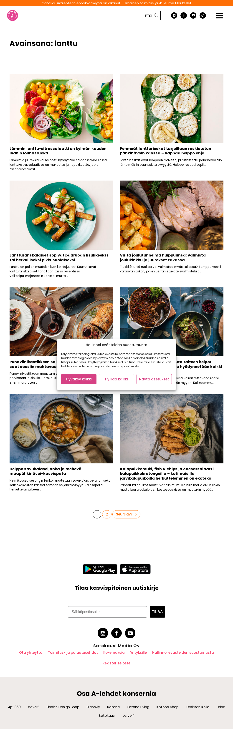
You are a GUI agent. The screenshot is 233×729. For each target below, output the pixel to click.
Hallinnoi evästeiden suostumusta (183, 652)
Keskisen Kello (197, 706)
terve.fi (128, 715)
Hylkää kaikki (116, 379)
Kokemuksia (114, 652)
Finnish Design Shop (63, 706)
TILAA (157, 612)
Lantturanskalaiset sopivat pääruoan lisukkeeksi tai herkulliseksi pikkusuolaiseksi (59, 258)
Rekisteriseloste (116, 663)
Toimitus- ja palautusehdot (73, 652)
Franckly (93, 706)
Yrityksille (138, 652)
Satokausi (107, 715)
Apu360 (14, 706)
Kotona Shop (168, 706)
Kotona (113, 706)
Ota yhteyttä (31, 652)
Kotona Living (138, 706)
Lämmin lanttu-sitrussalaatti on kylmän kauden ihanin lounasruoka (58, 151)
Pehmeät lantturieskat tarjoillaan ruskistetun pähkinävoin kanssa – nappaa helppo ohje (165, 151)
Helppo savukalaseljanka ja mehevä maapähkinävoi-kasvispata (45, 471)
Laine (221, 706)
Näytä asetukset (154, 379)
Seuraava (124, 514)
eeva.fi (33, 706)
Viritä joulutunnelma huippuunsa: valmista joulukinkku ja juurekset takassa (163, 258)
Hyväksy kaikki (79, 379)
